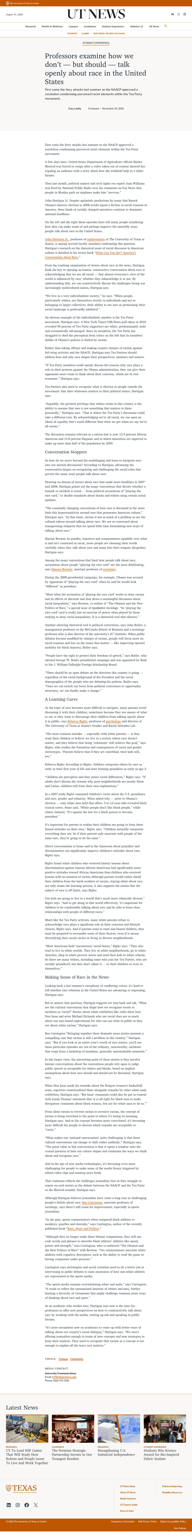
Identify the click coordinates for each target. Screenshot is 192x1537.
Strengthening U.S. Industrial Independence (116, 1452)
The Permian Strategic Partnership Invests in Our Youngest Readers (72, 1454)
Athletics (135, 26)
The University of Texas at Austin (30, 1521)
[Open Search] (165, 25)
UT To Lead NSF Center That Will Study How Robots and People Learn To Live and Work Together (27, 1458)
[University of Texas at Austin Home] (22, 3)
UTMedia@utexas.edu (64, 1377)
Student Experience (113, 26)
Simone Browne (61, 569)
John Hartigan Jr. (57, 239)
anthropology (96, 239)
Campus (73, 26)
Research (31, 26)
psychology (113, 721)
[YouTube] (172, 14)
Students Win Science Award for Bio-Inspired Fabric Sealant (161, 1454)
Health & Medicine (52, 26)
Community (76, 1359)
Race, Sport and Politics (83, 1228)
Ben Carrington (92, 1202)
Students (72, 34)
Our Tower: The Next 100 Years (109, 34)
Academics (90, 26)
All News (154, 26)
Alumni (85, 34)
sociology (109, 569)
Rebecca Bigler (77, 721)
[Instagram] (178, 14)
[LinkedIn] (184, 14)
